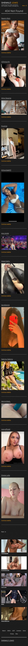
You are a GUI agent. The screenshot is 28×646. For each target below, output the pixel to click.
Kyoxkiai (4, 126)
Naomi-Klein (5, 18)
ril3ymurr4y (5, 62)
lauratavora (5, 305)
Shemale (9, 3)
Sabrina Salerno (7, 359)
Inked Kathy (5, 261)
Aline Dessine (6, 98)
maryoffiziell (5, 429)
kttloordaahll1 (6, 170)
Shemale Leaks (7, 641)
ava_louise (5, 233)
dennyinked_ (6, 401)
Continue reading (6, 52)
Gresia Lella (5, 475)
